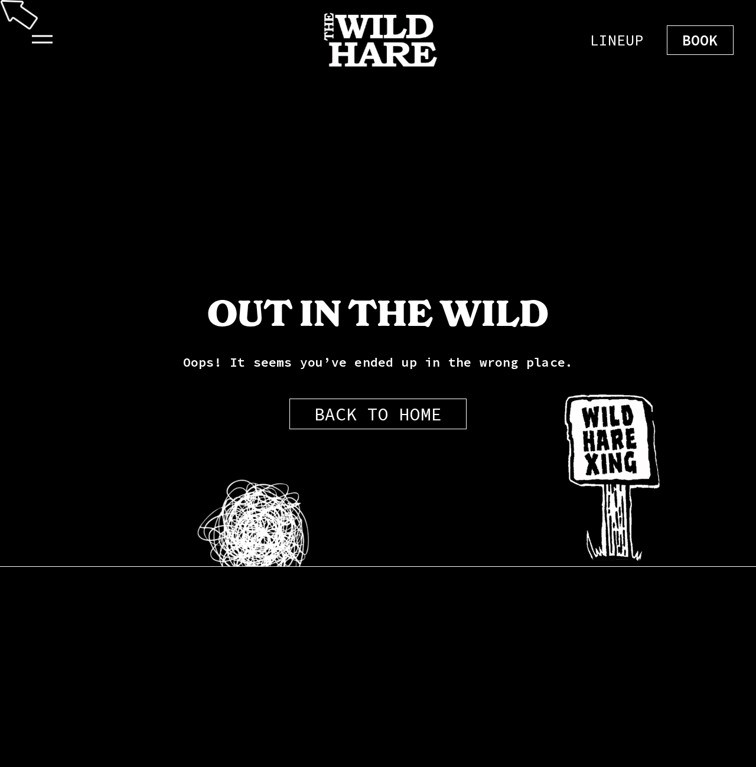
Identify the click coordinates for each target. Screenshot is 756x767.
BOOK (700, 40)
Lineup (616, 40)
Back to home (378, 414)
